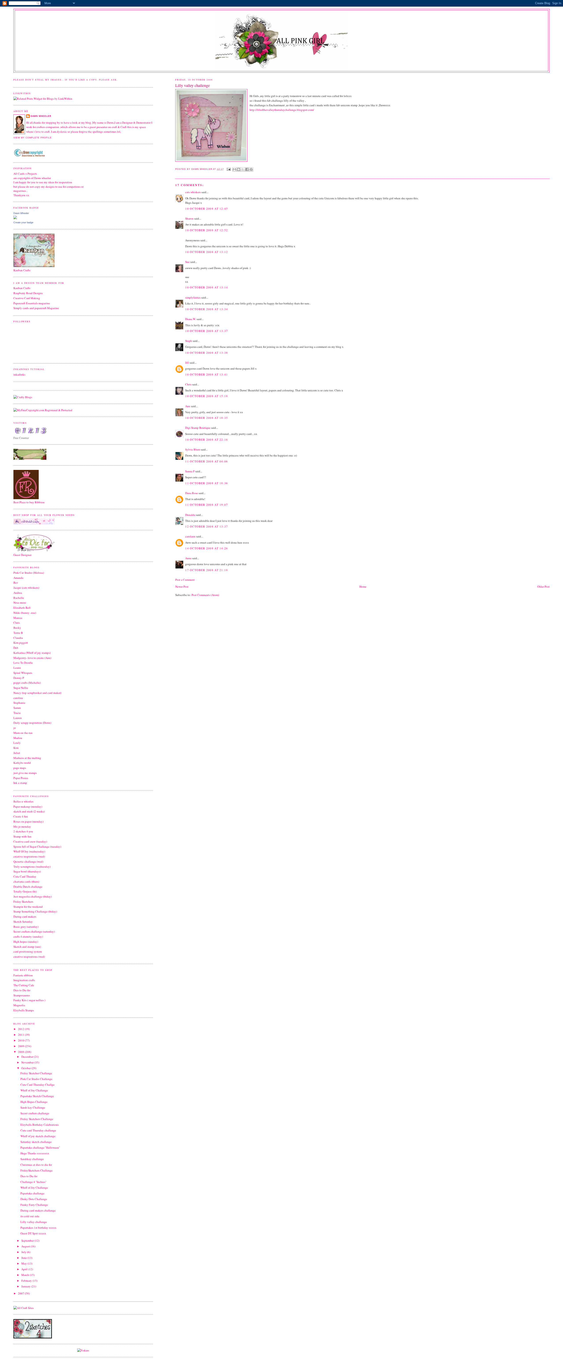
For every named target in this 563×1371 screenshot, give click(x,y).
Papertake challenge (32, 1193)
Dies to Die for (21, 990)
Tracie (17, 713)
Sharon (189, 218)
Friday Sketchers (23, 902)
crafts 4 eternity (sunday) (28, 936)
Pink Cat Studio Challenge (36, 1079)
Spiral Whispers (22, 673)
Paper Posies (20, 778)
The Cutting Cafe (23, 985)
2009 (21, 1046)
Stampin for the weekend (28, 907)
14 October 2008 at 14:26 (206, 548)
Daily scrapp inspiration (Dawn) (32, 723)
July (24, 1252)
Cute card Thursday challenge (38, 1130)
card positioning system (27, 951)
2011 (21, 1035)
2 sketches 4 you (23, 831)
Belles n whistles (23, 801)
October (26, 1068)
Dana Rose (191, 493)
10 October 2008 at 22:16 (206, 440)
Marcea (17, 618)
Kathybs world (22, 763)
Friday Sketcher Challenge (36, 1073)
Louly (17, 743)
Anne (188, 558)
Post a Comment (185, 580)
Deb (15, 648)
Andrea (17, 593)
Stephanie (19, 703)
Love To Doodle (23, 663)
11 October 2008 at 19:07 (206, 505)
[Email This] (234, 169)
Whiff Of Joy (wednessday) (29, 851)
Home (362, 586)
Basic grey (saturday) (25, 927)
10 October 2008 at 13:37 (206, 331)
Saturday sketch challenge (36, 1142)
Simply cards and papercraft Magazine (36, 308)
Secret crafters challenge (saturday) (34, 931)
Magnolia (19, 1005)
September (28, 1241)
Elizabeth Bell (22, 608)
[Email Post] (228, 169)
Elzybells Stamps (23, 1010)
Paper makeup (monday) (27, 806)
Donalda (190, 515)
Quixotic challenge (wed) (28, 861)
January (26, 1286)
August (26, 1246)
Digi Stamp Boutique (198, 428)
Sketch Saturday (23, 922)
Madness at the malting (27, 758)
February (27, 1281)
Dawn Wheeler (202, 169)
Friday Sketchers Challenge (36, 1119)
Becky (17, 628)
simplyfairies (193, 297)
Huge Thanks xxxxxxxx (34, 1153)
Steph (188, 341)
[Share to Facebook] (247, 169)
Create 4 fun (20, 816)
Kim (15, 748)
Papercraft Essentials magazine (31, 303)
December (27, 1057)
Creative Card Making (26, 298)
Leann (17, 668)
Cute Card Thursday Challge (37, 1085)
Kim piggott (20, 643)
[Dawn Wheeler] (15, 218)
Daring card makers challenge (38, 1210)
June (24, 1258)
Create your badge (23, 222)
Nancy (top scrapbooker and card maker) (37, 693)
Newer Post (181, 586)
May (24, 1263)
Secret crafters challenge (34, 1113)
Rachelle (18, 598)
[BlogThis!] (238, 169)
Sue (187, 262)
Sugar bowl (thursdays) (27, 871)
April (24, 1269)
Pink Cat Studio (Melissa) (28, 573)
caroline (18, 698)
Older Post (543, 586)
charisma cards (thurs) (26, 881)
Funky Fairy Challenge (34, 1205)
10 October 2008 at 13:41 (206, 374)
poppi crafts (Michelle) (27, 683)
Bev (15, 583)
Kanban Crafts (21, 288)
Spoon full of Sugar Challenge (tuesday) (37, 847)
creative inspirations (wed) (29, 856)
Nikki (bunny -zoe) (24, 613)
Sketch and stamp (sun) (27, 947)
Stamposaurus (21, 995)
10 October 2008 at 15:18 (206, 396)
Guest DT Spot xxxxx (33, 1233)
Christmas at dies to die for (36, 1165)
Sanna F (190, 471)
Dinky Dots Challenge (33, 1199)
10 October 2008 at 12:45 (206, 209)
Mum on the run (23, 733)
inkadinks (19, 374)
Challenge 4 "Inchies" (33, 1182)
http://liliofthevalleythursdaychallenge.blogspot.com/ (282, 110)
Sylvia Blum (192, 449)
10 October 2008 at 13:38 (206, 353)
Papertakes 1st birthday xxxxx (38, 1228)
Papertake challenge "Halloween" (40, 1147)
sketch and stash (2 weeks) (29, 811)
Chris (188, 384)
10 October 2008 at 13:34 (206, 309)
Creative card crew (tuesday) (30, 841)
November (27, 1062)
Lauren (17, 718)
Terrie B (18, 633)
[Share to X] (243, 169)
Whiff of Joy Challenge (34, 1090)
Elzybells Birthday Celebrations (39, 1125)
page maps (19, 768)
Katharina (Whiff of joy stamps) (32, 653)
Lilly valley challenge (33, 1222)
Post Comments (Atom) (205, 595)
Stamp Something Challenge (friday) (35, 911)
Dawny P (18, 678)
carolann (190, 536)
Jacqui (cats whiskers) (26, 588)
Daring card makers (24, 916)
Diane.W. (190, 319)
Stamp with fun (22, 836)
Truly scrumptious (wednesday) (32, 867)
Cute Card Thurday (24, 876)
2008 (21, 1052)
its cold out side (29, 1216)
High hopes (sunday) (25, 942)
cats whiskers (193, 192)
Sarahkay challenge (32, 1159)
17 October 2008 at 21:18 (206, 570)
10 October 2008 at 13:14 (206, 287)
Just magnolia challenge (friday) (32, 896)
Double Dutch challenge (27, 887)
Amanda (18, 578)
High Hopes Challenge (34, 1102)
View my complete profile (32, 137)
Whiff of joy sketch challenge (37, 1136)
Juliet (16, 753)
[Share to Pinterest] (251, 169)
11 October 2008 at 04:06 (206, 461)
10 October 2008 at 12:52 (206, 230)
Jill (187, 363)
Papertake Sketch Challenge (37, 1096)
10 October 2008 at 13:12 (206, 252)
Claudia (18, 638)
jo (14, 728)
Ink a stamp (20, 783)
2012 (21, 1029)
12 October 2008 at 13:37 (206, 526)
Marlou (17, 738)
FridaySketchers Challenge (36, 1170)
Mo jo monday (22, 826)
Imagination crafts (24, 980)
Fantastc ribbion (23, 975)
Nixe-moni (19, 603)
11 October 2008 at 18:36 (206, 483)
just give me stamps (25, 773)
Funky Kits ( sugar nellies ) (29, 1000)
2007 (21, 1293)
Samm (17, 708)
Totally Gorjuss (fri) (25, 891)
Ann (187, 406)
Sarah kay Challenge (32, 1107)
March (25, 1275)
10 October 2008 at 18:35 (206, 418)
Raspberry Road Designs (28, 293)
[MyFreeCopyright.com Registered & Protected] (42, 410)
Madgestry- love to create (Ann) (32, 658)
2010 (21, 1040)
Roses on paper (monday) (28, 821)
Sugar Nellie (20, 688)
